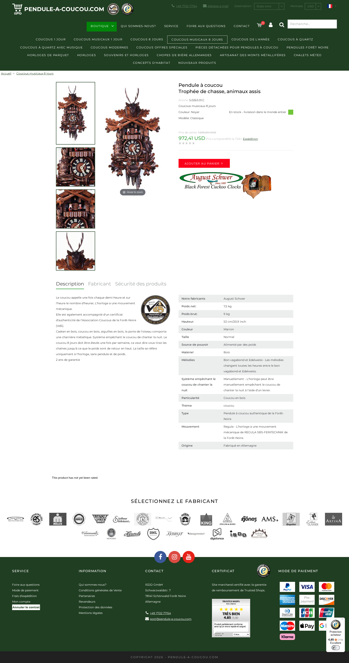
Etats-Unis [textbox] (264, 6)
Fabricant (99, 284)
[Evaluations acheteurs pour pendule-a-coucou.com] (231, 619)
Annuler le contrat (26, 607)
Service (171, 26)
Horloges (86, 55)
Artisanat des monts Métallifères (253, 55)
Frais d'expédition (24, 596)
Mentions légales (91, 613)
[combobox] (269, 6)
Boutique (100, 26)
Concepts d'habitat (151, 63)
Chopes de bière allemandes (184, 55)
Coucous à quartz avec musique (51, 47)
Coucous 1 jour (51, 39)
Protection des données (95, 607)
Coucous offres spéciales (161, 47)
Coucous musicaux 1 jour (98, 39)
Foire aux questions (206, 26)
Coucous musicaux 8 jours (197, 39)
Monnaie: (296, 6)
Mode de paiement (25, 590)
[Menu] (342, 620)
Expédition (250, 139)
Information (92, 571)
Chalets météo (308, 55)
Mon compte (21, 601)
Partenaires (87, 596)
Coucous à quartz (295, 39)
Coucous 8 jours (146, 39)
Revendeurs (87, 601)
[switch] (336, 647)
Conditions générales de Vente (100, 590)
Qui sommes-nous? (138, 26)
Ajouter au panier (202, 163)
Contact (242, 26)
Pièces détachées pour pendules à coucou (237, 47)
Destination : (243, 6)
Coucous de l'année (250, 39)
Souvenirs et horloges (126, 55)
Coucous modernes (109, 47)
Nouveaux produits (197, 63)
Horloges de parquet (48, 55)
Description (70, 284)
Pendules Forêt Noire (308, 47)
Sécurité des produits (140, 284)
